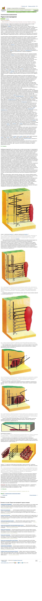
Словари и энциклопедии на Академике (16, 8)
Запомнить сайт (24, 6)
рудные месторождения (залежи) (7, 520)
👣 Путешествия (4, 561)
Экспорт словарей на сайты (5, 562)
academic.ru (3, 11)
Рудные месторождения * (6, 529)
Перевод (7, 18)
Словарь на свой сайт (31, 6)
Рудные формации (33, 495)
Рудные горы (4, 495)
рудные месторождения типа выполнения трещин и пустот (12, 525)
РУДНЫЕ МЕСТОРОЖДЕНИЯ (6, 504)
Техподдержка (15, 560)
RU (36, 6)
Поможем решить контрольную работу (12, 493)
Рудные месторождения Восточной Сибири (9, 540)
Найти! (36, 10)
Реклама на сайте (19, 560)
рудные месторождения (5, 515)
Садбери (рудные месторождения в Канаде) (9, 551)
